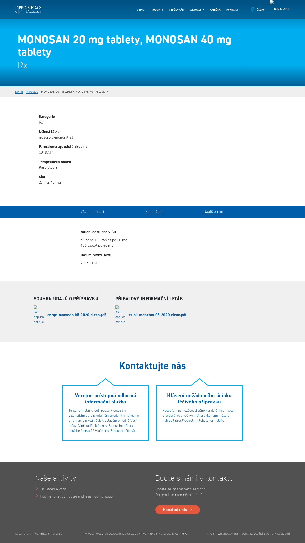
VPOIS (211, 534)
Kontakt (232, 10)
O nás (140, 10)
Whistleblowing (228, 534)
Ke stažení (153, 211)
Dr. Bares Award (53, 489)
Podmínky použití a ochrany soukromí (265, 534)
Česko (261, 10)
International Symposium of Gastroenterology (77, 496)
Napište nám (214, 211)
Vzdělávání (177, 10)
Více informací (92, 211)
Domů (19, 92)
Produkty (156, 10)
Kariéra (215, 10)
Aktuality (197, 10)
